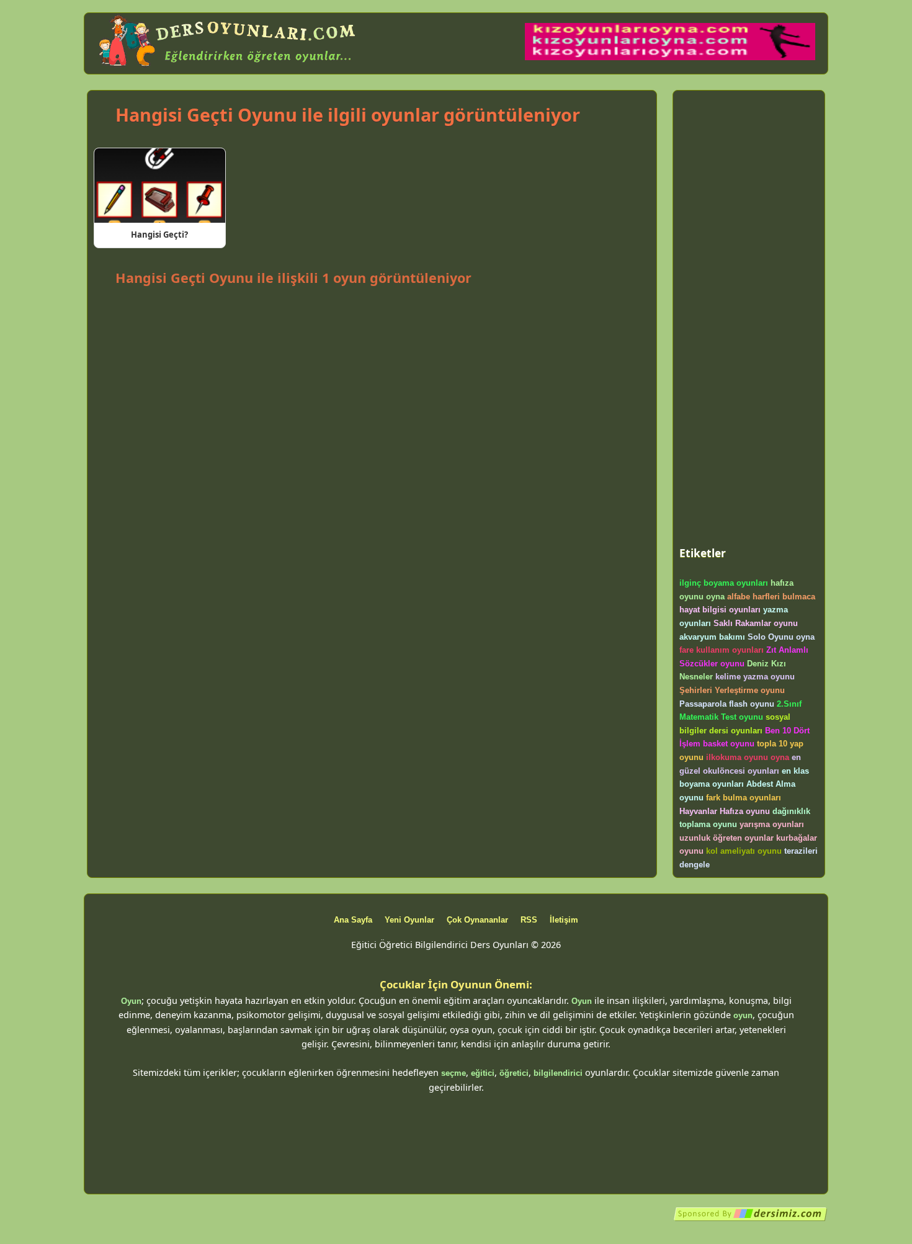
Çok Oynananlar (477, 919)
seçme (453, 1073)
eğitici (482, 1073)
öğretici (514, 1073)
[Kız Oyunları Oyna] (670, 57)
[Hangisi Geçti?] (159, 185)
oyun (743, 1015)
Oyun (131, 1001)
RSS (529, 919)
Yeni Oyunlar (409, 919)
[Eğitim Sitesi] (750, 1219)
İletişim (564, 919)
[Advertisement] (371, 323)
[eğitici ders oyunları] (228, 66)
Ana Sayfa (353, 919)
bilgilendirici (558, 1073)
